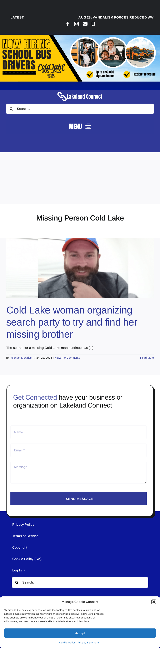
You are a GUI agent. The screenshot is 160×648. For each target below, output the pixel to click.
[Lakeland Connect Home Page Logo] (80, 91)
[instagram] (76, 24)
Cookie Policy (67, 642)
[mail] (85, 24)
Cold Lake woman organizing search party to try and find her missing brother (71, 322)
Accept (80, 633)
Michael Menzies (21, 357)
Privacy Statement (88, 642)
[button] (154, 602)
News (58, 357)
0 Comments (72, 357)
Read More (147, 357)
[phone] (93, 24)
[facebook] (67, 24)
